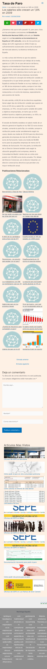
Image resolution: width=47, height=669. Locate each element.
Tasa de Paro (12, 3)
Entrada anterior (23, 359)
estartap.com (42, 656)
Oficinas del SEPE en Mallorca (15, 547)
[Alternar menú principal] (42, 3)
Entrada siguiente (22, 364)
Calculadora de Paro (11, 503)
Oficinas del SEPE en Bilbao (14, 518)
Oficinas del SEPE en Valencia (15, 533)
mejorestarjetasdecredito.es (7, 642)
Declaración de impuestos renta (30, 650)
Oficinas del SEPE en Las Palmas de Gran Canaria (22, 592)
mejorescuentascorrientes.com (7, 633)
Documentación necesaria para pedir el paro (20, 562)
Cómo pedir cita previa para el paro (17, 577)
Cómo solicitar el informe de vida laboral (18, 489)
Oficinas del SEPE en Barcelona (15, 459)
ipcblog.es (7, 616)
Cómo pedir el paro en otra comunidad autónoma (22, 474)
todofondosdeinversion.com (19, 622)
